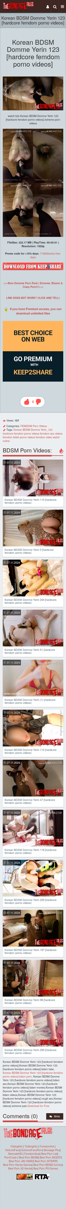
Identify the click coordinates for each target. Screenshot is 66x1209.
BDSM (26, 429)
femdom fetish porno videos (19, 437)
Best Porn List (49, 1153)
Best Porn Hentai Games (17, 1165)
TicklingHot (31, 1146)
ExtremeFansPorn (32, 1150)
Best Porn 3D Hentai (20, 1168)
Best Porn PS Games (45, 1168)
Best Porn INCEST (50, 1157)
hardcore (8, 433)
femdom (18, 433)
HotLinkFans (12, 1150)
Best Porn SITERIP (46, 1161)
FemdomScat (32, 1153)
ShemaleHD (15, 1153)
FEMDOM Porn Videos (34, 426)
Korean (18, 429)
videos (35, 433)
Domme (35, 429)
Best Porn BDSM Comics (47, 1165)
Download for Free (38, 1106)
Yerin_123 (46, 429)
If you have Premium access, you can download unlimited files (36, 311)
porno (27, 433)
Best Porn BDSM (28, 1157)
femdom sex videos (51, 433)
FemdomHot (47, 1146)
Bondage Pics (52, 1150)
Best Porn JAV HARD (21, 1161)
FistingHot (16, 1146)
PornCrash (10, 1157)
